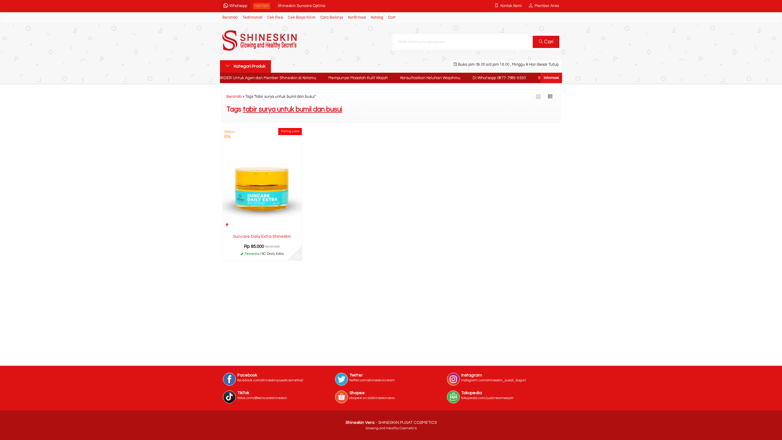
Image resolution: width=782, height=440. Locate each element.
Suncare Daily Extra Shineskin (262, 236)
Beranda (230, 18)
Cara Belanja (331, 18)
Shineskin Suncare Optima (301, 6)
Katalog (377, 18)
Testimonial (252, 18)
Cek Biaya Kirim (302, 18)
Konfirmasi (357, 18)
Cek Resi (275, 18)
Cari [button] (548, 42)
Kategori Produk (249, 66)
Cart (392, 18)
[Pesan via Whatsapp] (297, 256)
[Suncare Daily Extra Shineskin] (262, 179)
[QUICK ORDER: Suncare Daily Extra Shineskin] (227, 225)
